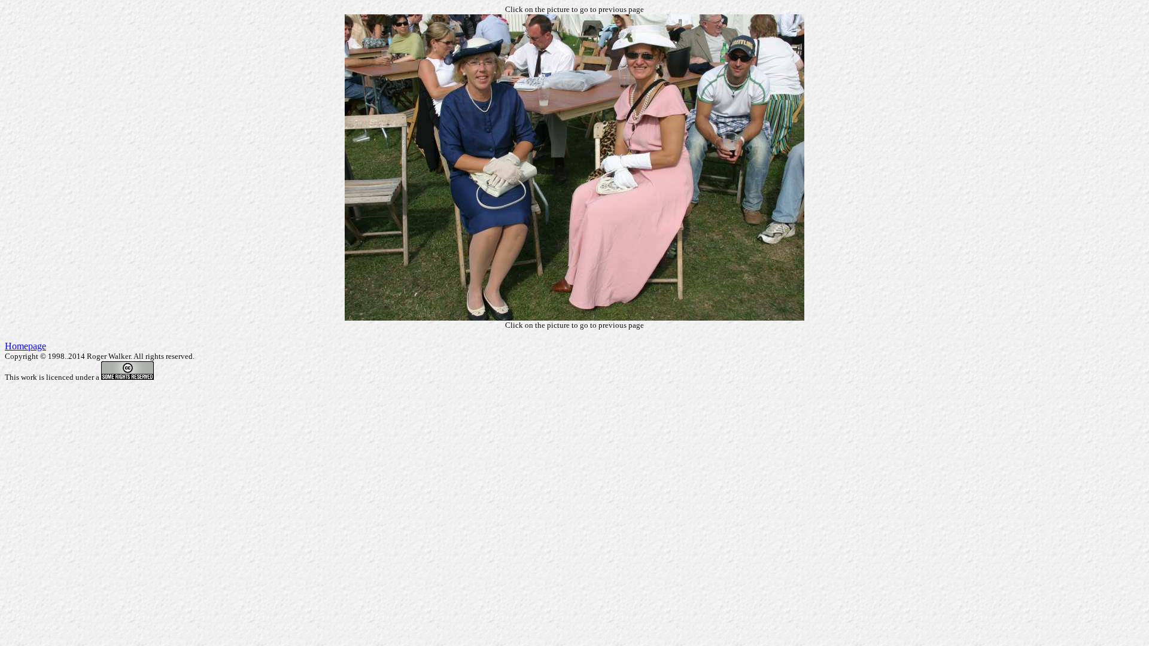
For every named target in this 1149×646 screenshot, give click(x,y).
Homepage (25, 346)
